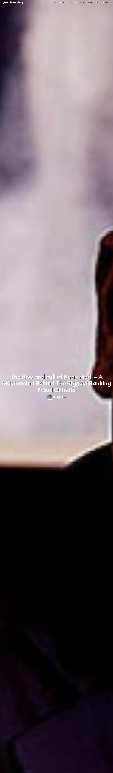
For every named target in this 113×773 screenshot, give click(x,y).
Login (98, 2)
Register (106, 2)
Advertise (90, 2)
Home (55, 2)
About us (69, 2)
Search (62, 2)
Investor (82, 2)
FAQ (75, 2)
